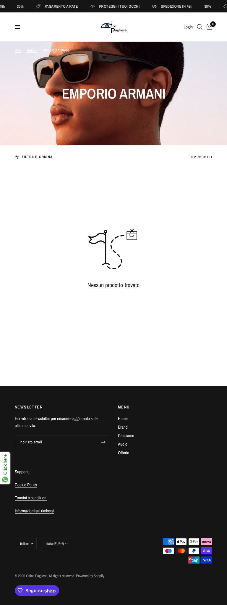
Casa (18, 50)
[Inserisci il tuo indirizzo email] (103, 442)
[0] (208, 26)
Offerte (123, 453)
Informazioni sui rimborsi (34, 511)
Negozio (32, 50)
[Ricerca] (200, 26)
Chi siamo (126, 435)
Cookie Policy (26, 485)
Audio (122, 444)
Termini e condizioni (31, 498)
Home (123, 418)
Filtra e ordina (37, 157)
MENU (124, 407)
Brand (123, 427)
